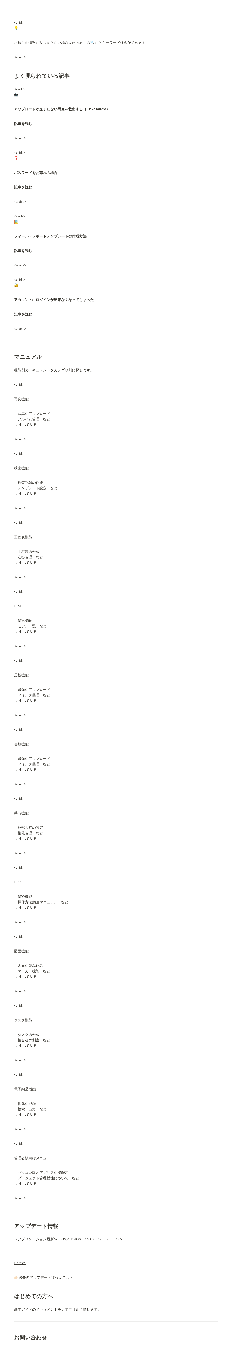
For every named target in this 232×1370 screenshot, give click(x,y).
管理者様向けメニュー (32, 1158)
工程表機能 (23, 537)
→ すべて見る (25, 424)
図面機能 (21, 951)
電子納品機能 (25, 1089)
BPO (17, 882)
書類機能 (21, 744)
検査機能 (21, 468)
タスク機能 (23, 1020)
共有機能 (21, 813)
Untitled (20, 1263)
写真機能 (21, 399)
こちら (67, 1277)
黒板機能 (21, 675)
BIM (17, 606)
